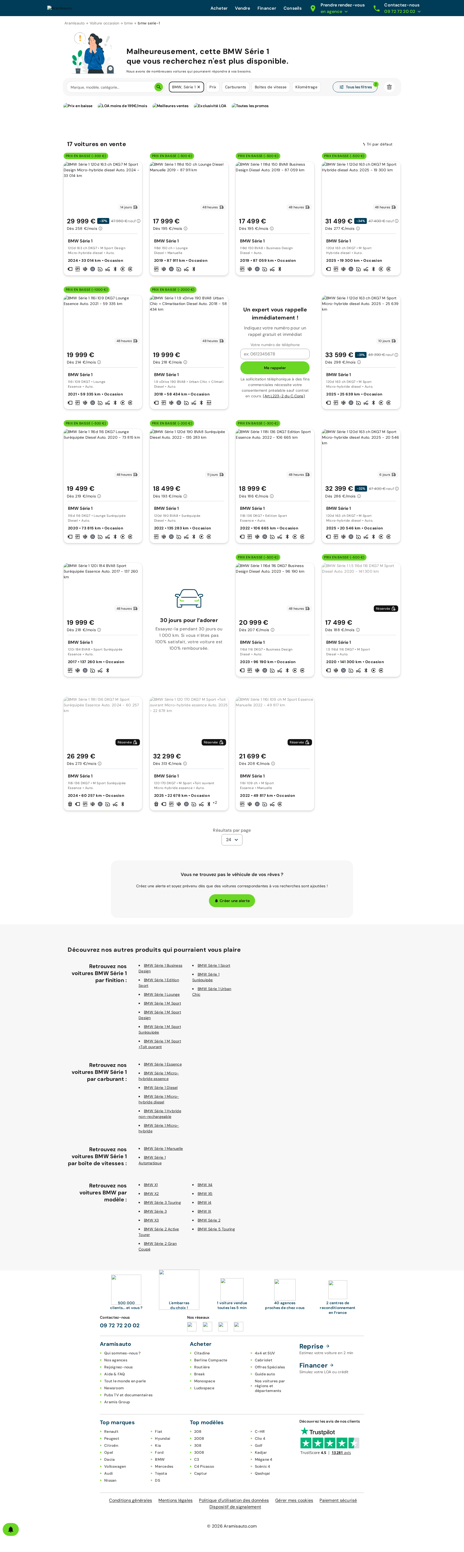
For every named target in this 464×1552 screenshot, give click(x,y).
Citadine (202, 1353)
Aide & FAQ (114, 1374)
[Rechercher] (158, 87)
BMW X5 (205, 1193)
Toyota (161, 1473)
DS (157, 1480)
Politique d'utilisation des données (234, 1500)
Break (199, 1374)
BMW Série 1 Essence (163, 1064)
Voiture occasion (104, 23)
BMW (160, 1459)
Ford (159, 1452)
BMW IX (204, 1211)
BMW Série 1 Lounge (162, 994)
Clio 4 (260, 1438)
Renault (111, 1431)
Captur (200, 1473)
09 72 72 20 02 (120, 1325)
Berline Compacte (210, 1360)
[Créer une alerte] (11, 1529)
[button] (199, 87)
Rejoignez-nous (118, 1367)
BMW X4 (205, 1184)
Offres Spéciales (270, 1367)
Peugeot (111, 1438)
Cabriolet (263, 1360)
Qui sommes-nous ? (122, 1353)
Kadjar (261, 1452)
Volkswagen (115, 1466)
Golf (259, 1445)
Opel (108, 1452)
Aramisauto (74, 23)
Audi (108, 1473)
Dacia (109, 1459)
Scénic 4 (262, 1466)
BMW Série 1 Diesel (161, 1087)
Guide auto (265, 1374)
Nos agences (115, 1360)
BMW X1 (151, 1184)
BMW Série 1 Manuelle (163, 1148)
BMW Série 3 (155, 1211)
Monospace (204, 1381)
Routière (202, 1367)
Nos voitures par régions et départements (270, 1386)
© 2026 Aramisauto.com (232, 1526)
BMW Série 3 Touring (162, 1202)
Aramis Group (117, 1402)
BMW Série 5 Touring (216, 1229)
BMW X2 (151, 1193)
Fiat (158, 1431)
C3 (196, 1459)
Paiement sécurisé (338, 1500)
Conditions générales (130, 1500)
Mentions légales (175, 1500)
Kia (158, 1445)
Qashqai (262, 1473)
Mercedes (164, 1466)
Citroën (111, 1445)
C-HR (260, 1431)
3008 (199, 1452)
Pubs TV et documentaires (128, 1395)
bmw (128, 23)
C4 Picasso (204, 1466)
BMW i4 (205, 1202)
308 (198, 1445)
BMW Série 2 (209, 1220)
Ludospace (204, 1388)
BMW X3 (151, 1220)
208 (198, 1431)
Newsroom (114, 1388)
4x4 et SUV (265, 1353)
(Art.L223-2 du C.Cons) (284, 396)
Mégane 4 (264, 1459)
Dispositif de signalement (235, 1507)
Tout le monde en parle (125, 1381)
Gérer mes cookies (294, 1500)
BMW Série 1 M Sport (162, 1003)
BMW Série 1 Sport (214, 965)
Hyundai (162, 1438)
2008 (199, 1438)
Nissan (110, 1480)
